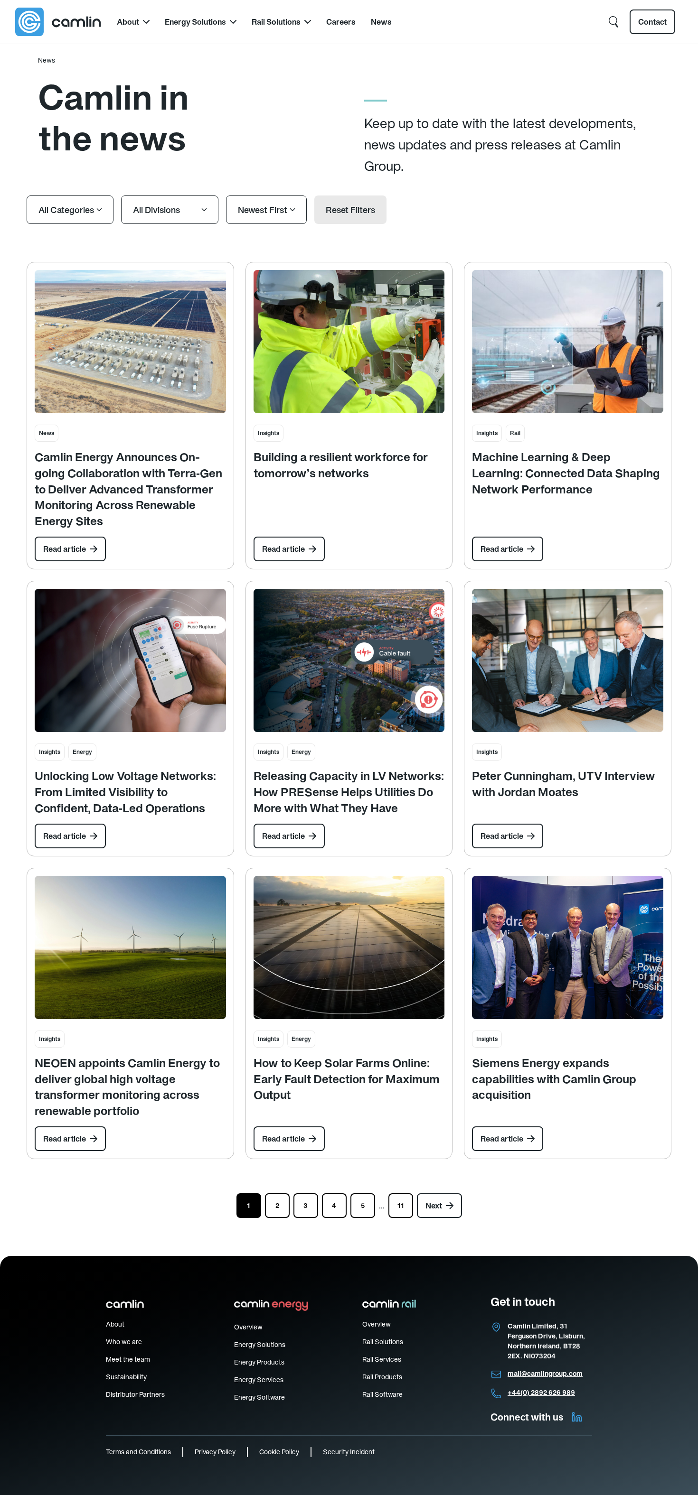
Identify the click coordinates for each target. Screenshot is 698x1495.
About (128, 22)
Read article (64, 549)
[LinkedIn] (577, 1417)
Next (433, 1205)
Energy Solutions (195, 22)
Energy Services (258, 1380)
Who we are (124, 1342)
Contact (652, 22)
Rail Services (381, 1359)
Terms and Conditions (138, 1452)
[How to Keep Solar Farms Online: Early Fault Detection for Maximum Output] (349, 947)
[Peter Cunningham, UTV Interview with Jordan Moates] (567, 660)
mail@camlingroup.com (545, 1373)
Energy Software (259, 1397)
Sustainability (126, 1377)
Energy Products (259, 1362)
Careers (341, 22)
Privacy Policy (215, 1452)
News (381, 22)
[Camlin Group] (58, 22)
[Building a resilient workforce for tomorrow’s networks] (349, 341)
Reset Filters (350, 210)
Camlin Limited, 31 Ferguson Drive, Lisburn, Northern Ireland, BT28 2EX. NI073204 (546, 1341)
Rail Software (382, 1394)
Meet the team (128, 1359)
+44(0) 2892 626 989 (541, 1392)
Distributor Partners (135, 1394)
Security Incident (349, 1452)
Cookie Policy (279, 1452)
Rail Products (382, 1377)
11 (400, 1205)
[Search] (613, 22)
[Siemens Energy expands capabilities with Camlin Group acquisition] (567, 947)
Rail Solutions (276, 22)
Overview (248, 1327)
